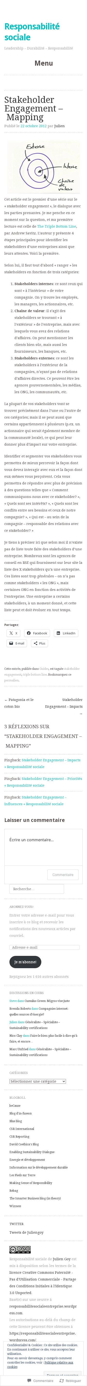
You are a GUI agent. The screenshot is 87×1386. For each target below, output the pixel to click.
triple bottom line (35, 674)
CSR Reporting (19, 1136)
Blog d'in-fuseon (20, 1113)
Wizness (15, 1206)
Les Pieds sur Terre (22, 1175)
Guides (44, 669)
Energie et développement (27, 1160)
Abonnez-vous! (21, 907)
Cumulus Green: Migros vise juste (47, 1001)
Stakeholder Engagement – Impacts (64, 706)
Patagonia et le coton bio (19, 703)
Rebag (13, 1190)
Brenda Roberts (20, 1008)
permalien (11, 680)
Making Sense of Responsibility (30, 1183)
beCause (14, 1105)
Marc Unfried (18, 1049)
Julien (59, 126)
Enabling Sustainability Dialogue (31, 1152)
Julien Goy (62, 1259)
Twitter (16, 1224)
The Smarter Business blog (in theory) (35, 1198)
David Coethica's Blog (24, 1144)
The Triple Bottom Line (56, 226)
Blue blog (15, 1121)
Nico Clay (15, 1035)
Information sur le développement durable (38, 1167)
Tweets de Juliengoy (26, 1232)
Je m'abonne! (25, 962)
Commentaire (62, 875)
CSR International (21, 1129)
